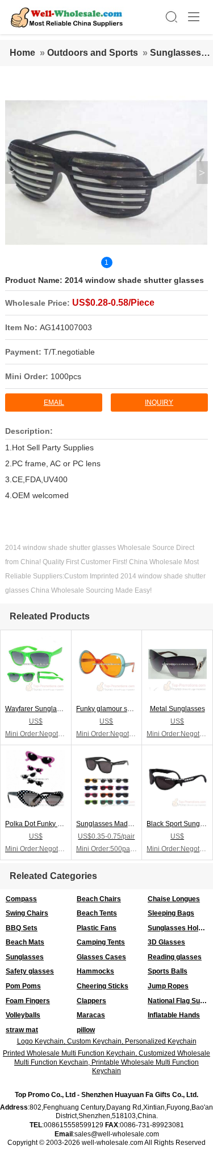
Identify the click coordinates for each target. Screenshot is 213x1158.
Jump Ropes (168, 986)
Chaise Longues (174, 899)
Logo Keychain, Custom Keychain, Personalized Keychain (107, 1041)
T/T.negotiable (69, 351)
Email (54, 402)
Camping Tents (101, 942)
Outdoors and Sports (92, 53)
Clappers (91, 1001)
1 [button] (106, 262)
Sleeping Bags (171, 913)
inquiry (159, 402)
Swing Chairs (27, 913)
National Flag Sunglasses (180, 1001)
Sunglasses (175, 53)
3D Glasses (166, 942)
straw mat (22, 1030)
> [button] (202, 172)
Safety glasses (30, 971)
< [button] (11, 172)
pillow (86, 1030)
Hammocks (95, 971)
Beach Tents (97, 913)
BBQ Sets (21, 928)
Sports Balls (167, 971)
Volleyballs (23, 1015)
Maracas (91, 1015)
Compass (21, 899)
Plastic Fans (96, 928)
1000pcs (66, 376)
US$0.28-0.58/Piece (113, 302)
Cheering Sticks (102, 986)
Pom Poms (23, 986)
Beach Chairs (99, 899)
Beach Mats (25, 942)
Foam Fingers (28, 1001)
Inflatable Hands (174, 1015)
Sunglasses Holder (178, 928)
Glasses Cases (101, 957)
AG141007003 (66, 327)
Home (22, 53)
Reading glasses (175, 957)
